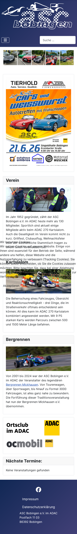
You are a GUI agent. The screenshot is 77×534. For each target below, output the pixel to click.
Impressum (54, 292)
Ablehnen (32, 285)
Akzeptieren (11, 285)
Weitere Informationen (30, 292)
